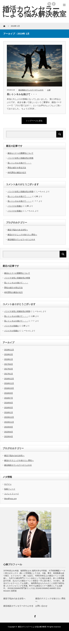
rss (49, 4)
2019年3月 (8, 354)
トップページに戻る (34, 121)
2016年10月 (9, 388)
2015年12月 (9, 417)
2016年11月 (9, 383)
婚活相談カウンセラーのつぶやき (31, 90)
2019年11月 (9, 350)
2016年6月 (8, 403)
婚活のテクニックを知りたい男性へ (22, 235)
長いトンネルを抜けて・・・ (22, 94)
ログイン (8, 484)
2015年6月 (8, 432)
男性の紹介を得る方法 (17, 168)
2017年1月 (8, 374)
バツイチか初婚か (15, 206)
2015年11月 (9, 422)
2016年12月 (9, 379)
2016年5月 (8, 408)
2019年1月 (8, 359)
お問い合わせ (41, 606)
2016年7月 (8, 398)
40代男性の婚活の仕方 (17, 172)
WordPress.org (10, 499)
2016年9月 (8, 393)
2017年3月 (8, 369)
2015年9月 (8, 427)
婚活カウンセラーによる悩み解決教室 (34, 11)
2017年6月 (8, 364)
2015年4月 (8, 436)
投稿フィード (9, 489)
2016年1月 (8, 412)
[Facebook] (34, 615)
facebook (54, 4)
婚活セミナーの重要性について (20, 153)
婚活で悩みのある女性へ (18, 230)
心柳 (48, 90)
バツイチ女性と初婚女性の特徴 (20, 158)
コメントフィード (11, 494)
